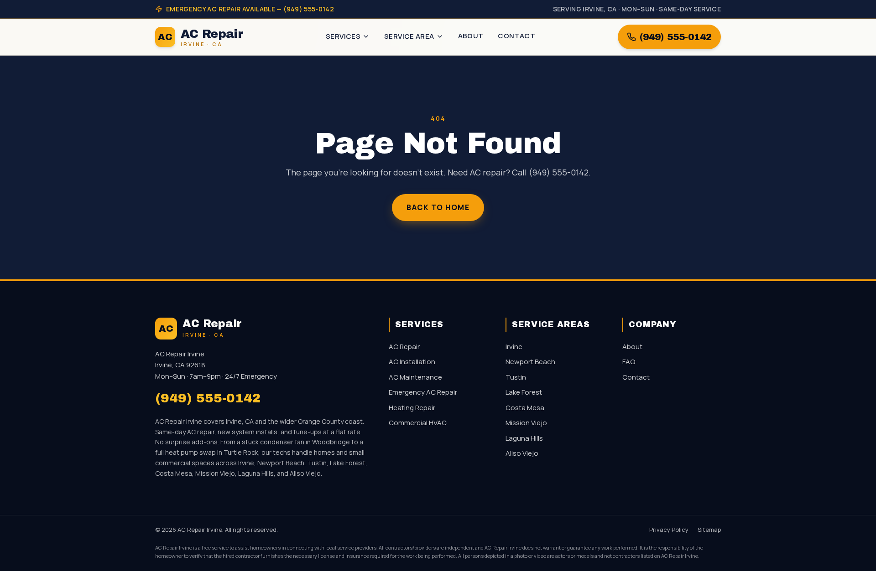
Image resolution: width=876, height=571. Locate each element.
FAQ (628, 361)
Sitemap (709, 529)
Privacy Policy (668, 529)
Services (343, 36)
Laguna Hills (524, 438)
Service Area (409, 36)
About (471, 36)
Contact (516, 36)
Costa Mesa (525, 407)
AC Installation (412, 361)
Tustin (516, 377)
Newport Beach (530, 361)
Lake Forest (524, 392)
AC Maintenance (415, 377)
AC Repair (404, 346)
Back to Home (438, 207)
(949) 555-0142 (676, 37)
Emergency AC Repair (423, 392)
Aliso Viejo (522, 453)
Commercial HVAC (418, 422)
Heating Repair (412, 407)
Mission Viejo (526, 422)
